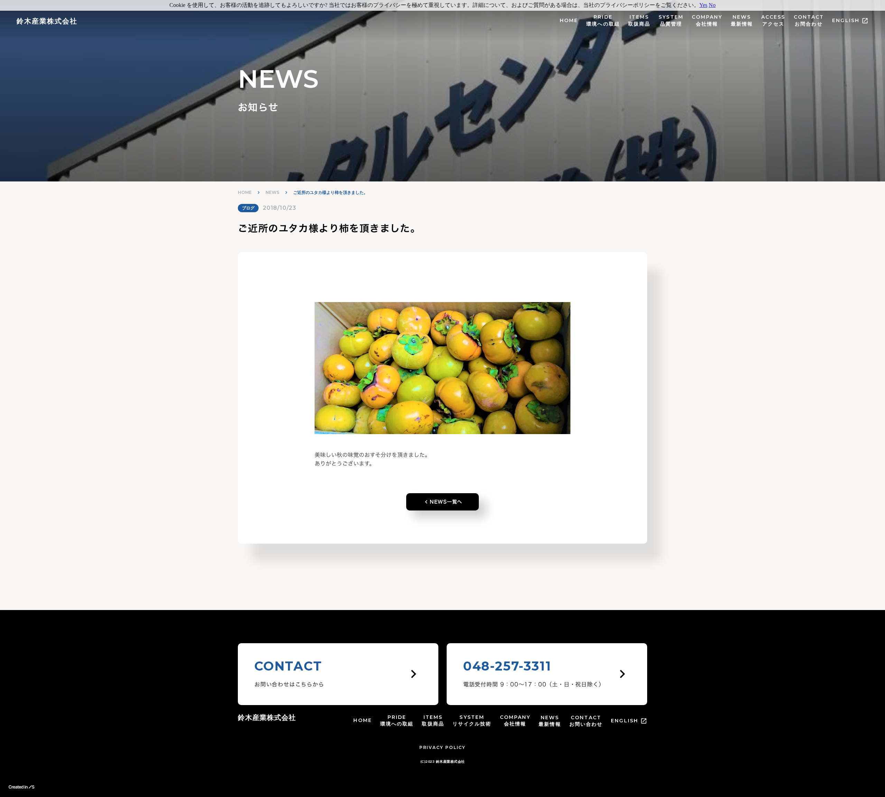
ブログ (248, 207)
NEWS (272, 192)
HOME (569, 20)
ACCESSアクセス (773, 20)
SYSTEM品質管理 (671, 20)
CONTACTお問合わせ (809, 20)
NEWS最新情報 (742, 20)
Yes (703, 5)
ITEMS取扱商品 (639, 20)
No (712, 5)
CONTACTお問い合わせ (586, 721)
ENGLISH (845, 20)
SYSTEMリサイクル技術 (472, 720)
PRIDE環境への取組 (603, 20)
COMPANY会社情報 (707, 20)
